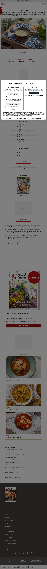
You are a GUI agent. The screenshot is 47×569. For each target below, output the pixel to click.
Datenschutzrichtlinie (21, 118)
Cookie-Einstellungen (36, 118)
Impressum (8, 118)
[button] (34, 93)
